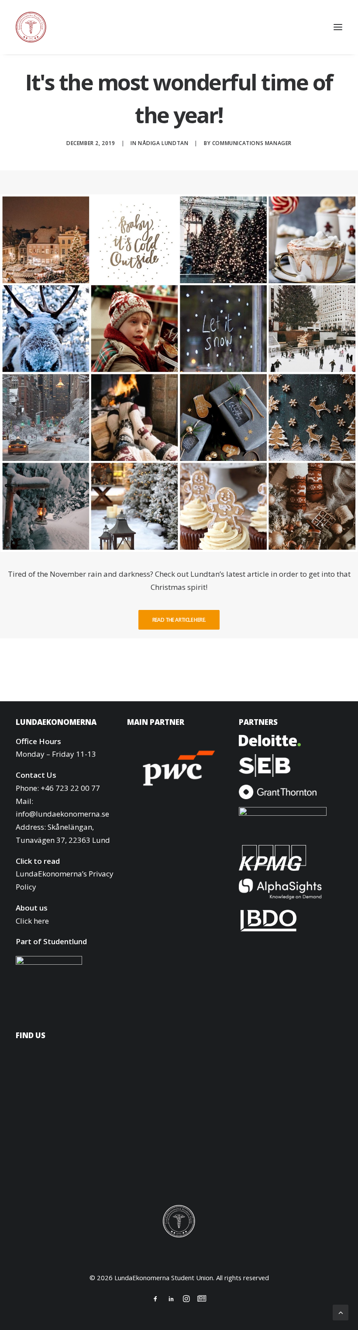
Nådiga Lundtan (163, 143)
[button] (338, 27)
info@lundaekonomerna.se (62, 814)
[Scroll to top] (340, 1312)
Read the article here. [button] (179, 619)
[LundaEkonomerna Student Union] (31, 27)
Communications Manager (252, 143)
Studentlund (65, 941)
